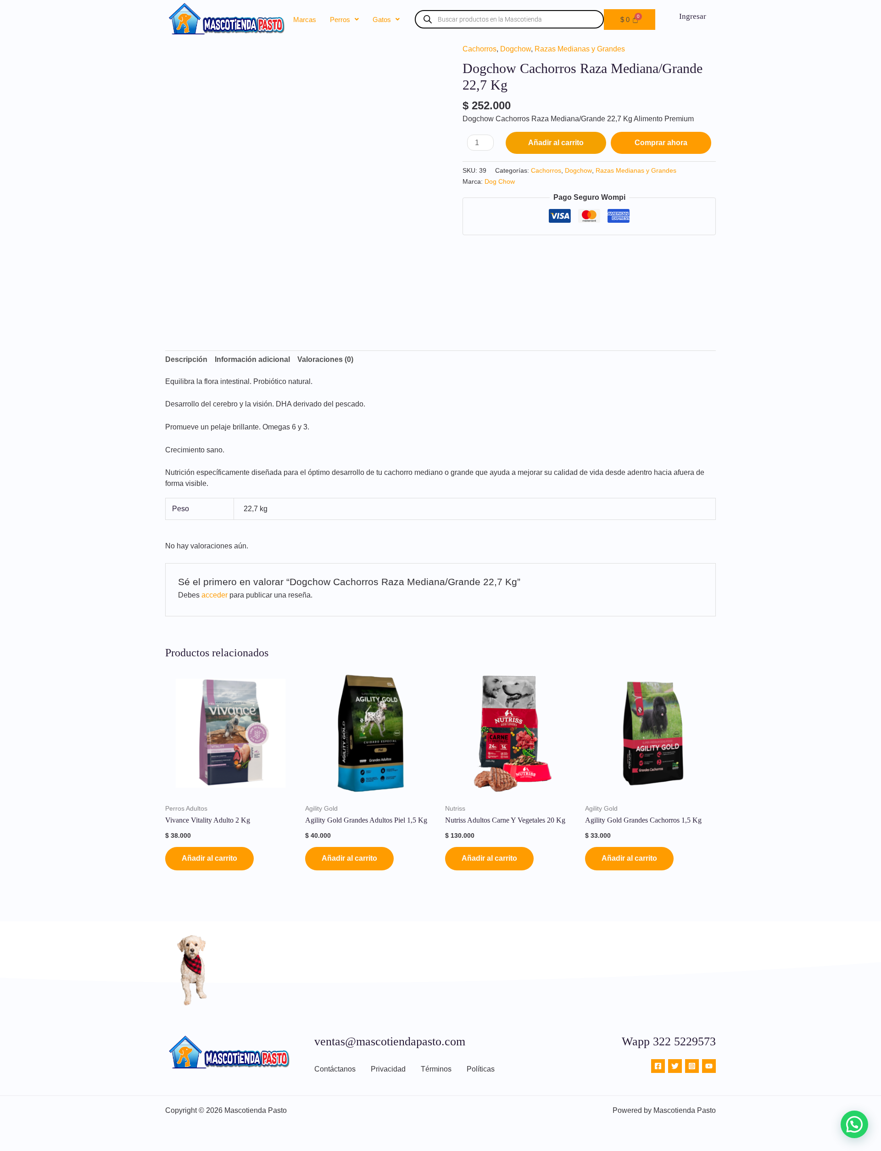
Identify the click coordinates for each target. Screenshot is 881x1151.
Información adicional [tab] (252, 359)
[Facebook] (658, 1066)
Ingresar (692, 16)
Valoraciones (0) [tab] (325, 359)
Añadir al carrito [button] (209, 858)
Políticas (481, 1069)
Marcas (304, 19)
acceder (214, 595)
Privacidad (388, 1069)
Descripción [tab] (186, 359)
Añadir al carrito (556, 143)
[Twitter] (675, 1066)
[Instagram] (692, 1066)
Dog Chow (500, 181)
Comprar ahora (661, 143)
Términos (436, 1069)
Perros (340, 19)
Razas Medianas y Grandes (580, 49)
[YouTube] (709, 1066)
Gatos (382, 19)
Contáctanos (335, 1069)
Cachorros (479, 49)
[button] (344, 19)
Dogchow (515, 49)
